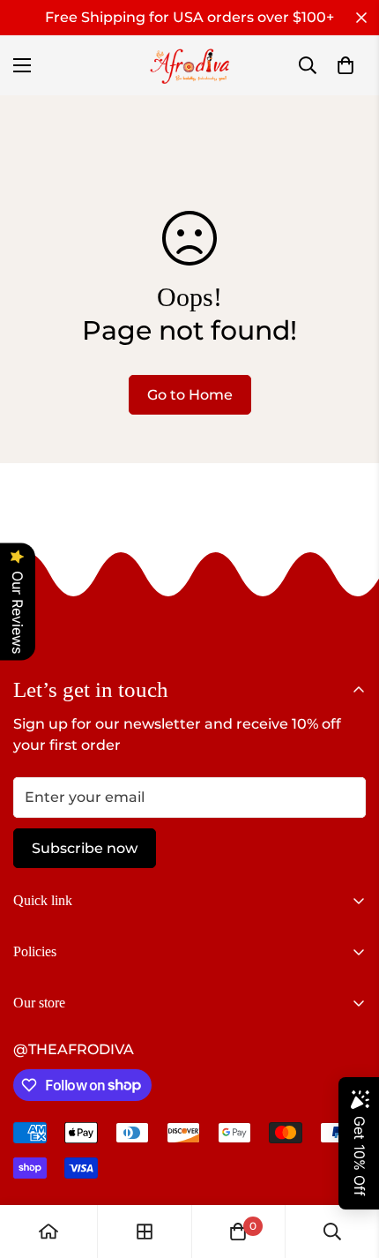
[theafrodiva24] (190, 65)
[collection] (144, 1231)
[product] (48, 1231)
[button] (345, 65)
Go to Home (190, 394)
